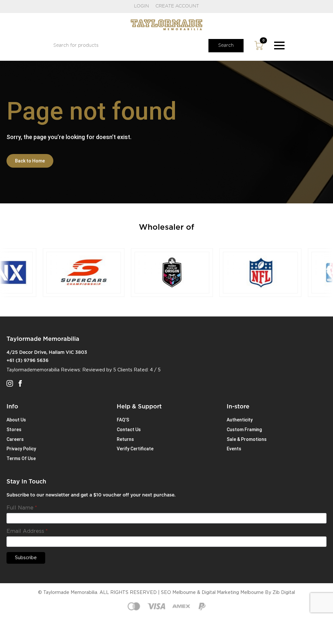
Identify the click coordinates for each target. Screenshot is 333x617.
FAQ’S (123, 419)
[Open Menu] (279, 45)
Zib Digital (284, 592)
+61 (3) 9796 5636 (27, 360)
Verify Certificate (135, 448)
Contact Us (129, 429)
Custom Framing (244, 429)
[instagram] (10, 383)
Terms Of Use (21, 458)
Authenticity (240, 419)
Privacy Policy (21, 448)
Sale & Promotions (247, 439)
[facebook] (20, 383)
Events (234, 448)
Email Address (27, 531)
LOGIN (141, 6)
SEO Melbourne (178, 592)
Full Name (22, 507)
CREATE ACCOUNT (177, 6)
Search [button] (226, 45)
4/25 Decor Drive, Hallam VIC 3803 (47, 352)
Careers (15, 439)
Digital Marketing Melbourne (233, 592)
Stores (14, 429)
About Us (16, 419)
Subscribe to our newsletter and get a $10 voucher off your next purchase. (91, 495)
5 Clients (122, 370)
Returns (125, 439)
